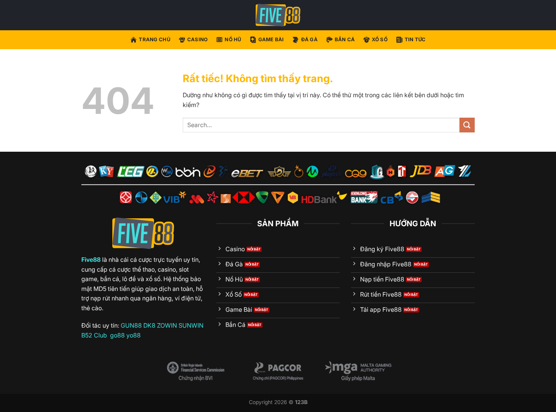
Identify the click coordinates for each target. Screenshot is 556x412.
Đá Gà (309, 39)
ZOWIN (167, 325)
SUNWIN (191, 325)
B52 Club (94, 335)
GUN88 (131, 325)
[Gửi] (467, 125)
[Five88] (278, 15)
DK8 (149, 325)
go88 (117, 335)
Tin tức (415, 39)
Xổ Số (379, 39)
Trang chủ (154, 39)
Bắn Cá (345, 39)
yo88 (133, 335)
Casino (197, 39)
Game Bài (271, 39)
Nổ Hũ (233, 39)
